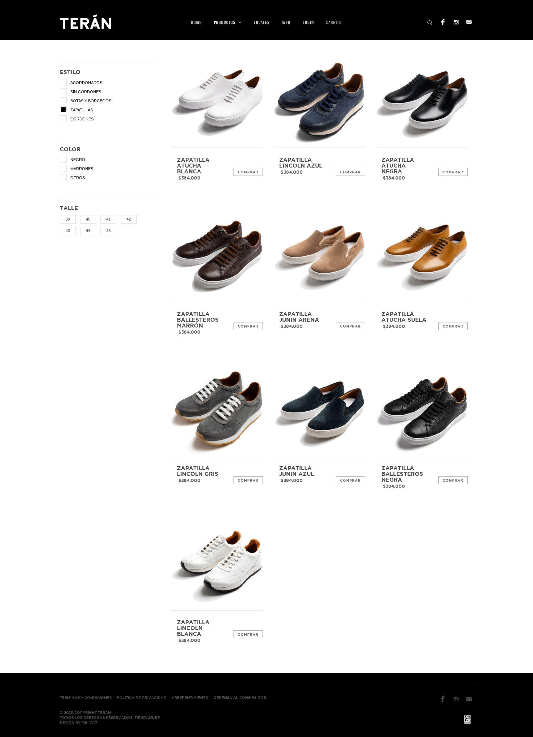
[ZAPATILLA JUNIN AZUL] (319, 410)
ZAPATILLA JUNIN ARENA (299, 317)
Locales (261, 22)
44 (88, 230)
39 (68, 219)
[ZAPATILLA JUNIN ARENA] (319, 256)
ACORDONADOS (86, 83)
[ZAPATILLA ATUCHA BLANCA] (217, 102)
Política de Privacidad (141, 698)
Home (196, 22)
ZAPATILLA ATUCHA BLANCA (193, 165)
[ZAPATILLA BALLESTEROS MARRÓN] (217, 256)
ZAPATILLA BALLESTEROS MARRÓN (198, 320)
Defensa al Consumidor (240, 698)
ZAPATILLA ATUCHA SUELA (403, 317)
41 (108, 219)
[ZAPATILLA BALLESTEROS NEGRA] (421, 410)
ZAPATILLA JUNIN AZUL (296, 471)
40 (88, 219)
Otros (77, 178)
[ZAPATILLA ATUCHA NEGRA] (421, 102)
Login (308, 22)
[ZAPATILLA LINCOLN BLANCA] (217, 564)
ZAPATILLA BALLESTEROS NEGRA (402, 474)
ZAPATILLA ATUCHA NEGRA (397, 165)
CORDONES (82, 119)
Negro (77, 159)
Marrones (81, 168)
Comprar (248, 172)
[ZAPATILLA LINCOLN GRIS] (217, 410)
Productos (225, 22)
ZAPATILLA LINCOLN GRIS (197, 471)
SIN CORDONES (85, 92)
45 (108, 230)
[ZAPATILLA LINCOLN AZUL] (319, 102)
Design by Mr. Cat (78, 723)
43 (68, 230)
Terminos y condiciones (86, 698)
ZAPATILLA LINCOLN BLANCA (193, 628)
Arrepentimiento (190, 698)
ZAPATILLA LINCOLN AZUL (300, 163)
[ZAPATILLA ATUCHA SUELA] (421, 256)
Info (286, 22)
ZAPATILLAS (81, 110)
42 (129, 219)
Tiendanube (147, 718)
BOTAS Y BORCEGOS (90, 101)
